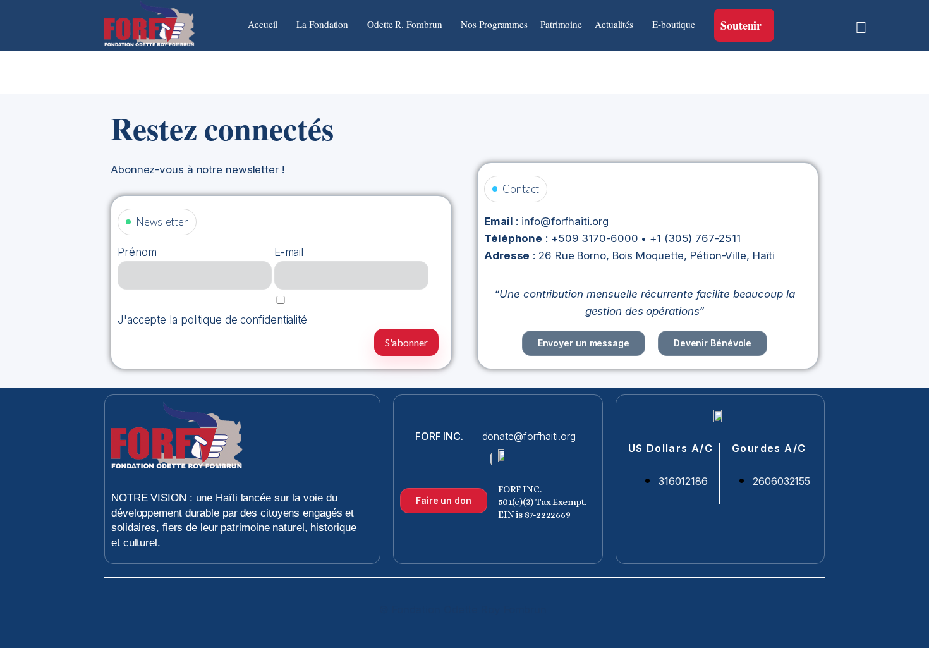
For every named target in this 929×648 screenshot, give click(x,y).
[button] (265, 24)
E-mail (288, 252)
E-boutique (673, 24)
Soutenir (741, 25)
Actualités (614, 24)
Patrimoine (561, 24)
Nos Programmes (494, 24)
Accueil (262, 24)
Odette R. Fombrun (404, 24)
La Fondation (322, 24)
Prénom (137, 252)
